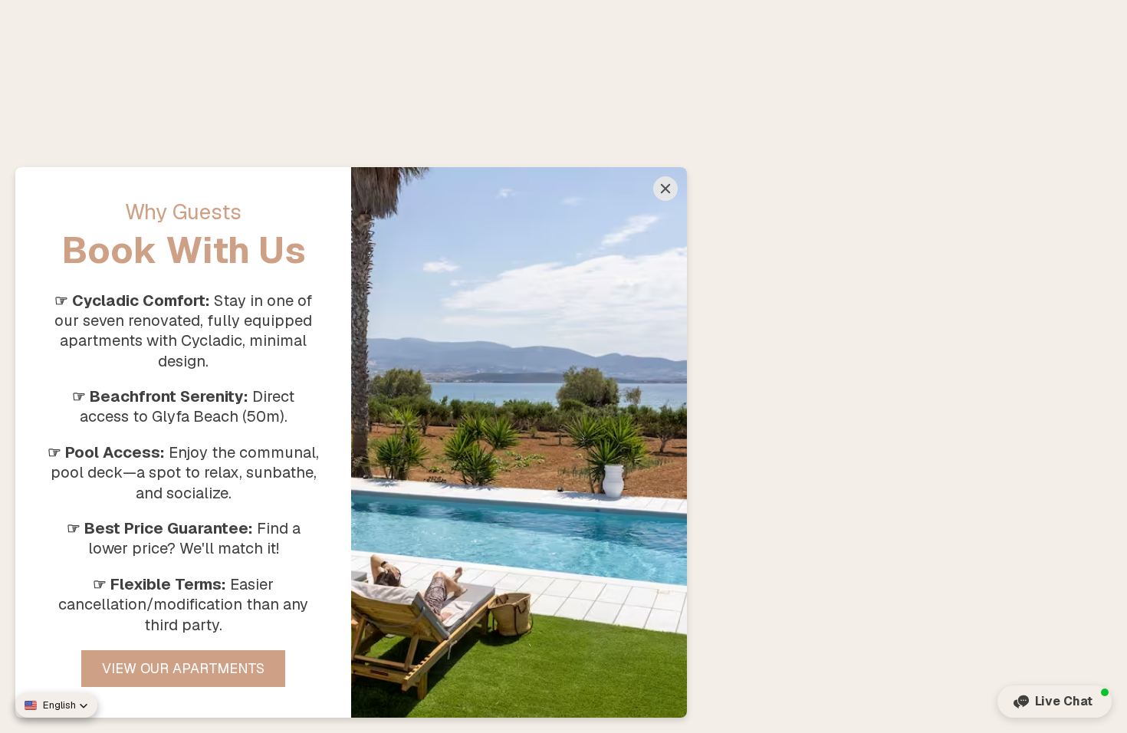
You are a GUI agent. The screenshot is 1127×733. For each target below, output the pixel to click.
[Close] (665, 188)
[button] (1054, 701)
